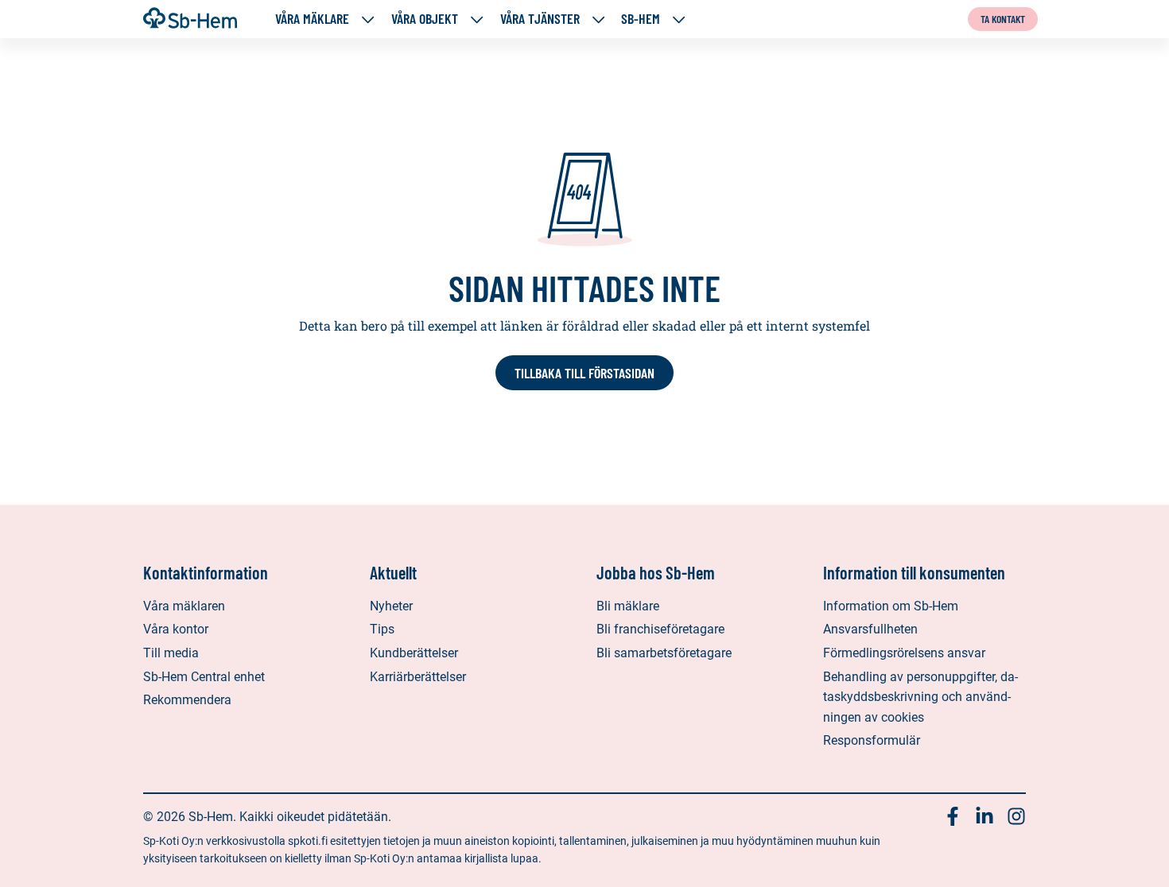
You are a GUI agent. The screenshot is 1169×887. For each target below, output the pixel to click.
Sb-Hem (640, 18)
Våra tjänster (540, 18)
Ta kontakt (1003, 18)
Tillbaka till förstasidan (584, 373)
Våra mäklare (312, 18)
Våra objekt (424, 18)
